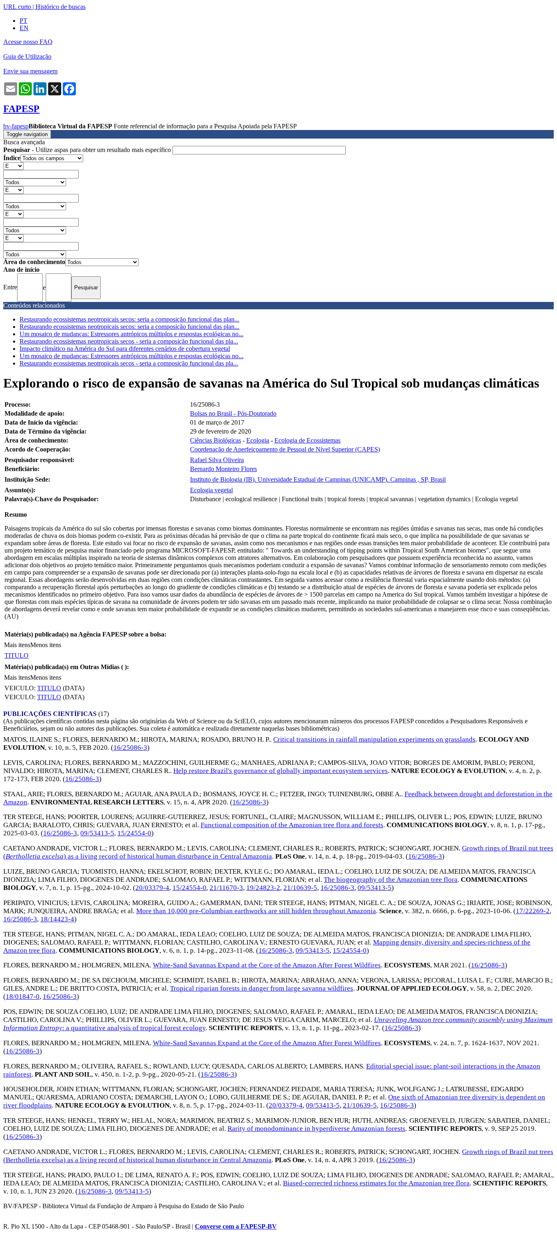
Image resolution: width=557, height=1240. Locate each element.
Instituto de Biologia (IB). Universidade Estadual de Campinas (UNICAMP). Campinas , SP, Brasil (318, 479)
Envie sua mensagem (30, 71)
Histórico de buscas (60, 6)
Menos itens (45, 644)
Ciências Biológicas (215, 440)
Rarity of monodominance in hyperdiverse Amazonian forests (316, 1128)
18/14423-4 (57, 919)
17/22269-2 (533, 911)
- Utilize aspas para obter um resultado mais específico (87, 149)
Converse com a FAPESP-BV (236, 1226)
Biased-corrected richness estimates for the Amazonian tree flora (376, 1183)
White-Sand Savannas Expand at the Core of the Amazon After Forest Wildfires (267, 965)
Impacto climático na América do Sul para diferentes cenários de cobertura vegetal (125, 348)
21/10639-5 (300, 888)
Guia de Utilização (27, 56)
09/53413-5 (97, 833)
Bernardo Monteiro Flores (223, 468)
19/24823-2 (263, 888)
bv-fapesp (16, 126)
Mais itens (17, 644)
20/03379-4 (152, 888)
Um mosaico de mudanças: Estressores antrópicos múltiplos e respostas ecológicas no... (131, 333)
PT (23, 20)
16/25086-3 (130, 747)
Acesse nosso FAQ (28, 41)
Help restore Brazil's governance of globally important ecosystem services (280, 771)
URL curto (17, 6)
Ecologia (257, 440)
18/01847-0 (23, 996)
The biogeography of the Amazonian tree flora (391, 879)
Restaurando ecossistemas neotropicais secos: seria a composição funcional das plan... (129, 319)
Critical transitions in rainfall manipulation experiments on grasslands (374, 739)
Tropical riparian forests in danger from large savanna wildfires (261, 988)
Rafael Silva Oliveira (217, 459)
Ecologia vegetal (211, 490)
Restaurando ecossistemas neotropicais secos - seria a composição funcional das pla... (129, 341)
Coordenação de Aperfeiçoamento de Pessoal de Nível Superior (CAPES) (285, 449)
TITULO (16, 655)
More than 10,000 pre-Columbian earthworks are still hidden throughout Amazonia (256, 911)
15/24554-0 (134, 833)
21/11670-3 (226, 888)
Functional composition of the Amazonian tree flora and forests (292, 825)
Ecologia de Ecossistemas (307, 440)
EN (24, 27)
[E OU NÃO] (13, 165)
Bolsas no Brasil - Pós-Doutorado (233, 413)
